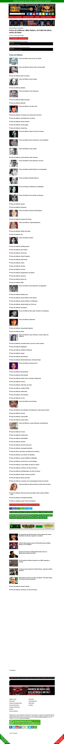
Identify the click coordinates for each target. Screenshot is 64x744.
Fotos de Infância (13, 28)
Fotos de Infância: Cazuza (17, 269)
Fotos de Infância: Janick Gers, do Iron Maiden (23, 461)
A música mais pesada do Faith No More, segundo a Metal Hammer (35, 569)
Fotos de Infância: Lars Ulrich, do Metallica (22, 454)
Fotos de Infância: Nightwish (18, 346)
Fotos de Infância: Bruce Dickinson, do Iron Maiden (33, 140)
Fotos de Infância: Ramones (18, 207)
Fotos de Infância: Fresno (17, 431)
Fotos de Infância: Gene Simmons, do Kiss (31, 160)
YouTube (25, 517)
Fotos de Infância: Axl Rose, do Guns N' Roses (23, 468)
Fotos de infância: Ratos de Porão (20, 477)
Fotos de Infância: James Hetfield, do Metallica (23, 458)
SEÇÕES (37, 17)
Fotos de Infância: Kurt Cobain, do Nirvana (31, 195)
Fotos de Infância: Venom (17, 413)
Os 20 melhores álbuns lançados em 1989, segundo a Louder (34, 561)
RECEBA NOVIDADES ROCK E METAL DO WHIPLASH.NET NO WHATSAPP (32, 1)
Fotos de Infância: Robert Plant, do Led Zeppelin (33, 169)
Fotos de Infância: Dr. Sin (17, 398)
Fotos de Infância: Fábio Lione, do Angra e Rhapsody (25, 378)
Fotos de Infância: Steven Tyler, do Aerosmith (32, 67)
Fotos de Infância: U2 (16, 234)
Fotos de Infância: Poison (17, 381)
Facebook (49, 515)
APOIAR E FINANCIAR (14, 707)
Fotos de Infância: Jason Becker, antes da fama (24, 157)
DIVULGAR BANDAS (14, 705)
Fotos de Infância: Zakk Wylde (19, 438)
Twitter (19, 517)
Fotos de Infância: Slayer (26, 237)
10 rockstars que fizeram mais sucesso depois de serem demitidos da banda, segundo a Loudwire (35, 535)
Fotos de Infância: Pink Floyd (18, 259)
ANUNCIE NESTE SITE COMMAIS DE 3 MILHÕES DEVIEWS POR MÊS (59, 739)
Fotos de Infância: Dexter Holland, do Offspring (23, 301)
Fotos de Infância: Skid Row (27, 319)
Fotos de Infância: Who (17, 282)
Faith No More (35, 504)
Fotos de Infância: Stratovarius (19, 435)
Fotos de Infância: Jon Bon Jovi (28, 106)
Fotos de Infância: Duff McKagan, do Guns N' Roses (25, 471)
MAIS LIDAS (31, 703)
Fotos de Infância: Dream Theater (19, 121)
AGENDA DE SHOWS (28, 17)
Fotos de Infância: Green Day (18, 128)
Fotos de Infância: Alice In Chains (20, 75)
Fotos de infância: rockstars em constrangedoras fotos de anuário (29, 481)
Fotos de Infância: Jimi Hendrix (19, 394)
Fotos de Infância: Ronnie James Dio (21, 445)
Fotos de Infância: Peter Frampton (20, 256)
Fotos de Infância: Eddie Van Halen (20, 231)
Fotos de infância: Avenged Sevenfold (21, 448)
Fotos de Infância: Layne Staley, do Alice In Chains (24, 464)
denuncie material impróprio (41, 717)
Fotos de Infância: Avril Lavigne (28, 79)
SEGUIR (42, 4)
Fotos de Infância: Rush (17, 331)
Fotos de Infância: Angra (17, 353)
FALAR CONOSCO (50, 4)
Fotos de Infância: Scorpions (18, 307)
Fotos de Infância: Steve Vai (18, 279)
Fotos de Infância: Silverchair (18, 391)
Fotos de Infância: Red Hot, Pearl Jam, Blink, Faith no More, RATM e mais (29, 493)
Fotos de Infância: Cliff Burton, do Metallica (31, 186)
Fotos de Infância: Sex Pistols (18, 249)
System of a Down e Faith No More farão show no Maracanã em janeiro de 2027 (33, 552)
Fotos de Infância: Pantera (17, 441)
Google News (34, 517)
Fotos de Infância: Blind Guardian (20, 99)
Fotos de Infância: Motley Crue (19, 294)
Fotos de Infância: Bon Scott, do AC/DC (30, 58)
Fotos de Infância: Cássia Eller (19, 416)
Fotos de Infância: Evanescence (28, 363)
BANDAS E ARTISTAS (46, 17)
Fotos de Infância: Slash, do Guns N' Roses (31, 131)
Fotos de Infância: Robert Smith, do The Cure (23, 304)
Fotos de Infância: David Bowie (19, 371)
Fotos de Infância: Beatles (17, 87)
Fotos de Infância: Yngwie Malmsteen (29, 222)
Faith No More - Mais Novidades (18, 38)
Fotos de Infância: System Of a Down (21, 219)
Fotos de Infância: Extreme (18, 276)
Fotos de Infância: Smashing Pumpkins (21, 328)
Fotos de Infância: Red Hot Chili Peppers (30, 210)
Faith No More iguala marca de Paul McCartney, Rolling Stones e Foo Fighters (34, 543)
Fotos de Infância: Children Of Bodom (21, 350)
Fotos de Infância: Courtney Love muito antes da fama (25, 115)
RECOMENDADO (33, 701)
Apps (45, 517)
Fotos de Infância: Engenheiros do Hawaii (22, 272)
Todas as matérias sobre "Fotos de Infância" (23, 501)
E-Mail (40, 517)
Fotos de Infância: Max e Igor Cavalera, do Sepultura (34, 311)
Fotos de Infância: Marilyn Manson (29, 178)
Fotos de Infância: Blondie (17, 103)
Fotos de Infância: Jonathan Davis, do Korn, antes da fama (27, 343)
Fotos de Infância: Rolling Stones (19, 246)
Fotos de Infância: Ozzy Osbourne (28, 91)
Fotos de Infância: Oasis (17, 262)
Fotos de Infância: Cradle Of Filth (19, 388)
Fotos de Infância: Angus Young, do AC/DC (22, 474)
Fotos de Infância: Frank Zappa (19, 124)
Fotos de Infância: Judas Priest (19, 419)
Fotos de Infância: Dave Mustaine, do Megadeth (32, 285)
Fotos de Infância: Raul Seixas (19, 356)
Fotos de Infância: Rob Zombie (19, 375)
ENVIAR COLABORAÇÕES (32, 4)
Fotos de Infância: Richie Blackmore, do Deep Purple (25, 359)
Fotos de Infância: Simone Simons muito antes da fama (35, 484)
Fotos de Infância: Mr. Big (17, 266)
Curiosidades (20, 28)
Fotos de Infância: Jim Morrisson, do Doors (22, 118)
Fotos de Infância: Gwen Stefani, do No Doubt (23, 297)
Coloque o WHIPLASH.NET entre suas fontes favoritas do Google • (37, 512)
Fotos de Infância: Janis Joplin (28, 148)
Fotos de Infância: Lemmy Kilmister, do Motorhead (33, 423)
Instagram (13, 517)
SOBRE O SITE (13, 4)
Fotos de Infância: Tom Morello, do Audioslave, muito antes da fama (29, 410)
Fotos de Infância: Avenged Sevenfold (21, 497)
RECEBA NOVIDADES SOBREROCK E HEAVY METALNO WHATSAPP (4, 739)
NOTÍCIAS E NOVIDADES (16, 17)
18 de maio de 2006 (19, 35)
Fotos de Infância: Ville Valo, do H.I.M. (21, 385)
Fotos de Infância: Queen (17, 204)
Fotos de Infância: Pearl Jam (18, 253)
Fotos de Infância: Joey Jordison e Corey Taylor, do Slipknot (33, 335)
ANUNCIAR (21, 4)
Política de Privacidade (24, 718)
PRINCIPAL (31, 699)
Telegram (42, 515)
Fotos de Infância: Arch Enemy (28, 401)
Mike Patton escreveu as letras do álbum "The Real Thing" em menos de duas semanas (35, 578)
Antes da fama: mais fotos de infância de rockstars (24, 451)
